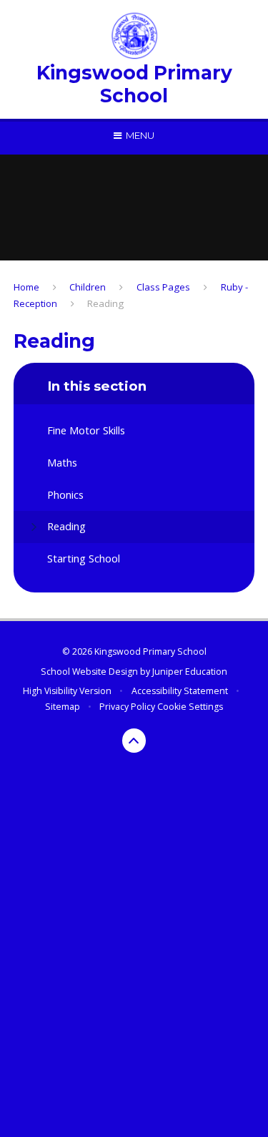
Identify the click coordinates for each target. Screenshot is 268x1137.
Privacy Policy (127, 707)
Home (26, 286)
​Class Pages (163, 286)
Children (87, 286)
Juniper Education (189, 671)
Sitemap (62, 707)
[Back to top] (134, 740)
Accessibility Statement (179, 691)
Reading (105, 303)
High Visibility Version (67, 691)
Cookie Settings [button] (190, 707)
